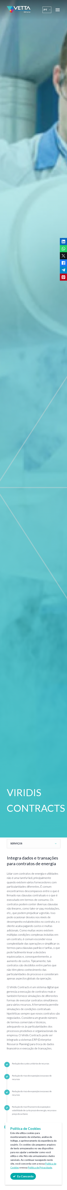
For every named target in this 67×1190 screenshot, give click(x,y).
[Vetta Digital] (18, 11)
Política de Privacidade (40, 1167)
